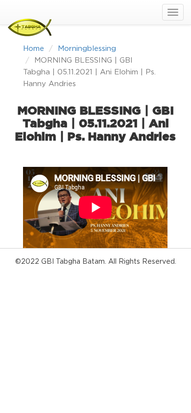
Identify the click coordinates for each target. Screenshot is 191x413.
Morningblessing (87, 48)
